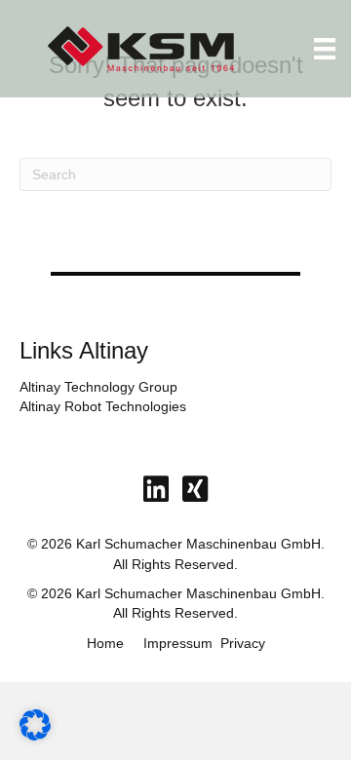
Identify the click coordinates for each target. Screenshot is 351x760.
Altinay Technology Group (98, 387)
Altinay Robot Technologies (103, 406)
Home (105, 643)
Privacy (242, 643)
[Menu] (324, 48)
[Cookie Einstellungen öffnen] (35, 735)
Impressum (178, 643)
